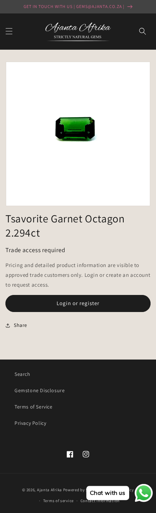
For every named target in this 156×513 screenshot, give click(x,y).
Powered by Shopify (81, 489)
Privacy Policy (30, 423)
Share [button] (20, 325)
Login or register (78, 303)
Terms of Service (34, 406)
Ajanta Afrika (49, 489)
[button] (9, 31)
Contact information (100, 500)
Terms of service (58, 500)
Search (22, 374)
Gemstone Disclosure (40, 390)
